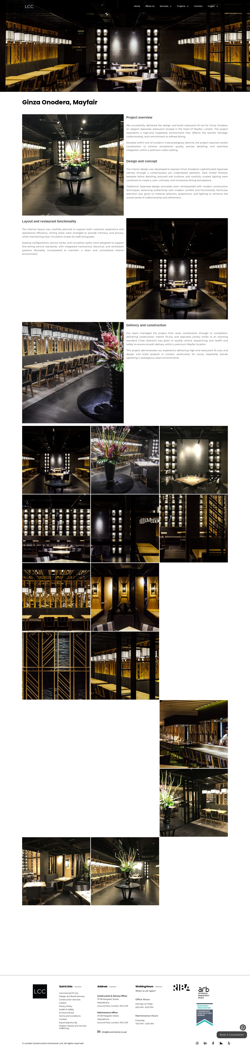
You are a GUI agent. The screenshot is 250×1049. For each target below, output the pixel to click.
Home (137, 6)
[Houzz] (221, 1043)
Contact (198, 6)
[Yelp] (228, 1043)
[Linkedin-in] (205, 1043)
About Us (150, 6)
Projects (181, 6)
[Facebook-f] (213, 1043)
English (211, 6)
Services (164, 6)
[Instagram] (197, 1043)
